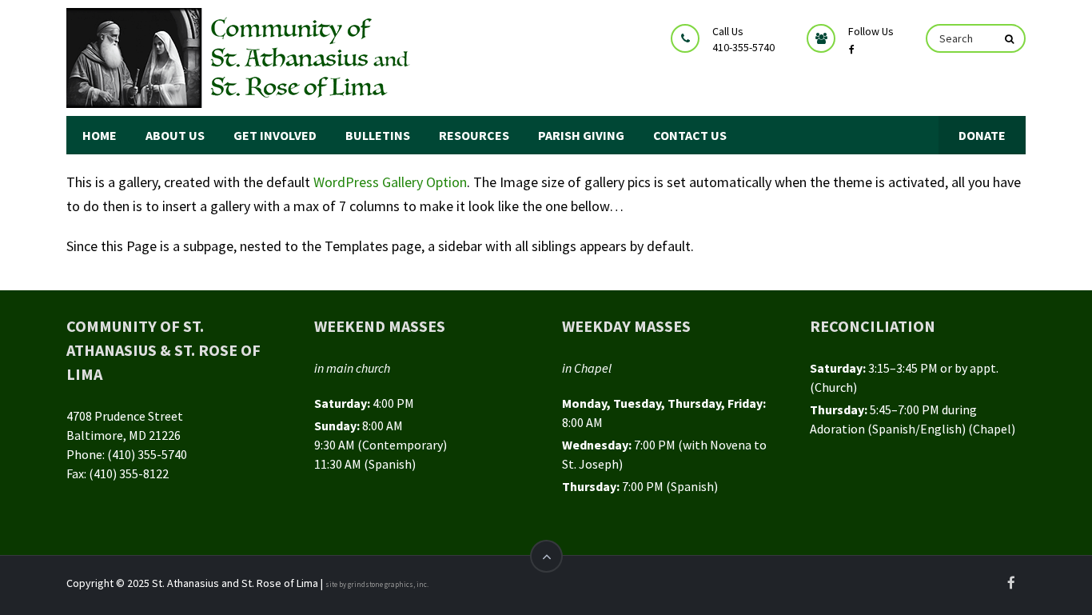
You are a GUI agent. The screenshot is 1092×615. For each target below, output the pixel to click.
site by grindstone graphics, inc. (376, 584)
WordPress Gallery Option (390, 182)
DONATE (982, 135)
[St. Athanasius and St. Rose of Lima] (240, 58)
